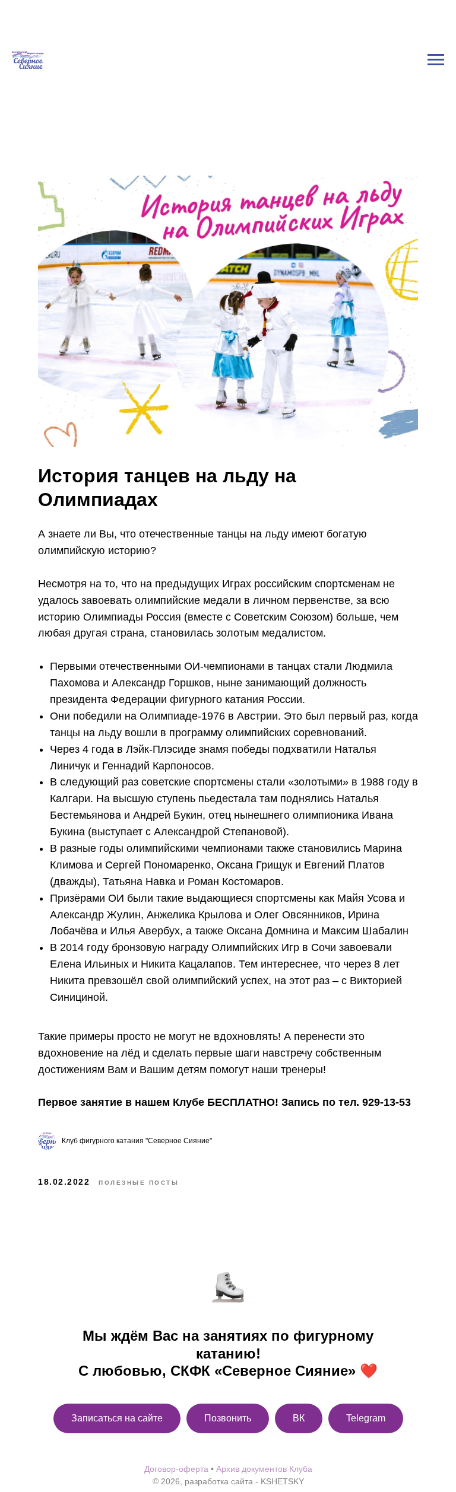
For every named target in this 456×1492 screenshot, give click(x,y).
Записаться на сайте (117, 1418)
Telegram (365, 1418)
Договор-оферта (176, 1469)
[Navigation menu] (436, 11)
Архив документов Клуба (264, 1469)
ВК (299, 1418)
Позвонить (227, 1418)
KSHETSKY (282, 1481)
